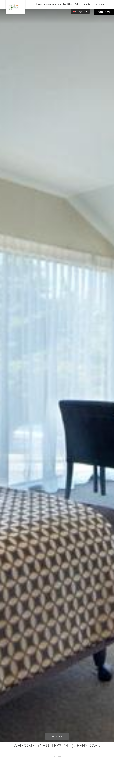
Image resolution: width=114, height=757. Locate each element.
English (81, 11)
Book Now (104, 12)
